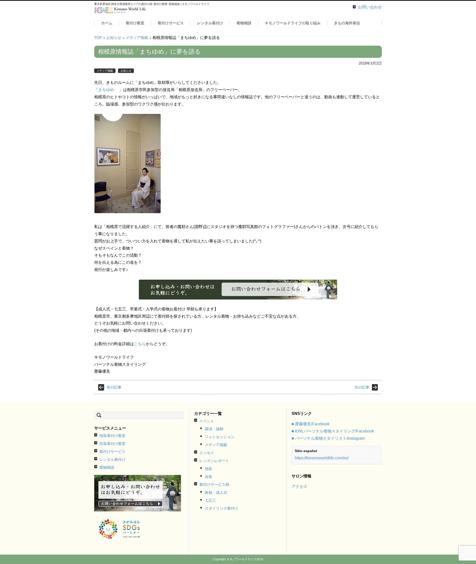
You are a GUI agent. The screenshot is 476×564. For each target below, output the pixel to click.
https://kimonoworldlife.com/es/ (322, 458)
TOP (98, 37)
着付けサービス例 (214, 484)
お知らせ (113, 37)
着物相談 (244, 23)
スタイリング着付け (221, 508)
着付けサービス (171, 23)
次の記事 (362, 387)
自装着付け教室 (112, 443)
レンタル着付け (210, 23)
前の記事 (114, 387)
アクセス (299, 486)
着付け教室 (135, 23)
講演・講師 (214, 429)
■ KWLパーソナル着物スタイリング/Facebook (333, 431)
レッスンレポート (214, 461)
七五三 (210, 500)
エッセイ (206, 453)
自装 (208, 476)
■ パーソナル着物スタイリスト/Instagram (328, 438)
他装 (208, 468)
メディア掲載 (137, 37)
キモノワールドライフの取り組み (293, 23)
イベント (206, 421)
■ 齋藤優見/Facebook (310, 424)
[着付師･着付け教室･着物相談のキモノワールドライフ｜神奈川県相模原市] (120, 10)
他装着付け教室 (112, 435)
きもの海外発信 (347, 23)
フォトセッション (220, 437)
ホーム (106, 23)
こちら (140, 344)
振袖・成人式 (216, 492)
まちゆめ (106, 90)
